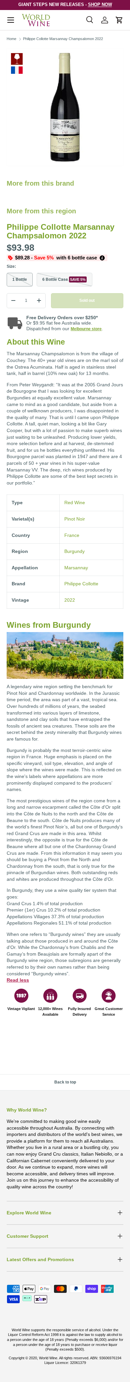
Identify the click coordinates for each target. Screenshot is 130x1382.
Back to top (65, 1082)
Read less (18, 980)
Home (11, 39)
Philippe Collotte (81, 583)
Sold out (87, 300)
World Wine (48, 1358)
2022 (69, 600)
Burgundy (74, 551)
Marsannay (76, 567)
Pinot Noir (74, 519)
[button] (119, 20)
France (71, 535)
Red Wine (17, 59)
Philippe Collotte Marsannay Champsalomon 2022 (63, 39)
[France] (17, 70)
